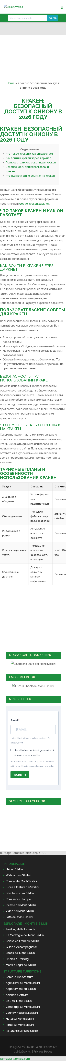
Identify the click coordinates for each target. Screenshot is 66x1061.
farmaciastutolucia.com (15, 1058)
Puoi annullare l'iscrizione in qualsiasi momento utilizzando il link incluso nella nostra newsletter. (32, 763)
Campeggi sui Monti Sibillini (23, 1006)
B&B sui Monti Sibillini (19, 1001)
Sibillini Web (34, 1047)
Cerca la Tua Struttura (19, 977)
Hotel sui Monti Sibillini (20, 1018)
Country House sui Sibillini (22, 1012)
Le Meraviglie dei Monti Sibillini (25, 935)
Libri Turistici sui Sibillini (20, 893)
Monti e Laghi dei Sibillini (21, 965)
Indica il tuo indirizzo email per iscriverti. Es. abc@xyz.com (30, 740)
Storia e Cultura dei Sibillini (22, 887)
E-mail (14, 720)
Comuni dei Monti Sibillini (21, 881)
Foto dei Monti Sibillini (19, 917)
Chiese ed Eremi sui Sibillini (22, 941)
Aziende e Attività (17, 995)
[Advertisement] (33, 615)
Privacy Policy (43, 1051)
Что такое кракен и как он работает (29, 153)
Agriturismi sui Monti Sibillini (23, 983)
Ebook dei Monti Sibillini (20, 953)
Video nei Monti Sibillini (20, 911)
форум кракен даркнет (34, 203)
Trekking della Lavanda (20, 929)
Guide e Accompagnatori (21, 947)
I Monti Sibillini (14, 869)
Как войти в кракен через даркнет (28, 158)
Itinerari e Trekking (17, 959)
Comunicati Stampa (18, 899)
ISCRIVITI (20, 774)
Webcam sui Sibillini (18, 875)
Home (11, 83)
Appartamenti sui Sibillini (21, 988)
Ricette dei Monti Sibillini (21, 905)
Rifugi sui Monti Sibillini (20, 1024)
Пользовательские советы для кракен (31, 162)
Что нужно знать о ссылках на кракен (30, 175)
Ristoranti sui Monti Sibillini (22, 1030)
